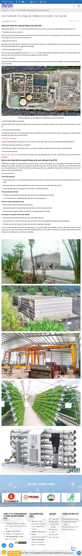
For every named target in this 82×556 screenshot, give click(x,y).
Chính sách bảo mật (71, 527)
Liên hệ (44, 2)
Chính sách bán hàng (71, 519)
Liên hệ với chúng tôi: (8, 2)
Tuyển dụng (55, 537)
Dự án (34, 2)
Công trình (54, 535)
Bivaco (71, 553)
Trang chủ (5, 10)
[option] (11, 497)
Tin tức (13, 10)
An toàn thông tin (70, 529)
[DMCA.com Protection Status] (20, 542)
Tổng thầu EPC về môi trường (54, 524)
